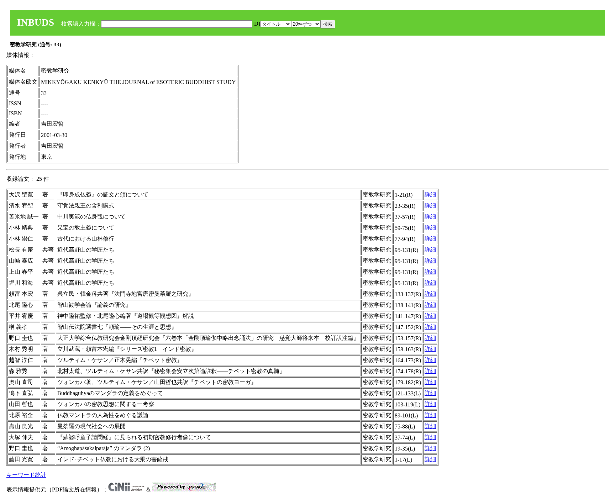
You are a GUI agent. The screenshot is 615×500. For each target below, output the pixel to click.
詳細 (430, 194)
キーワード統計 (26, 475)
